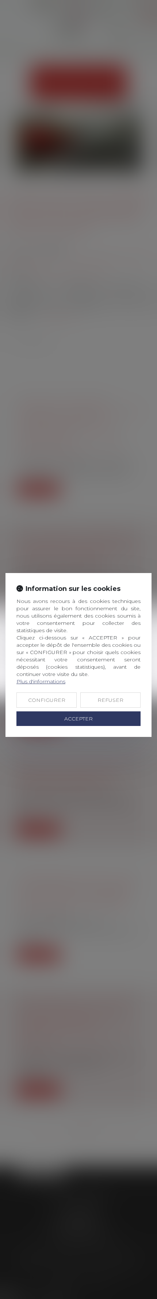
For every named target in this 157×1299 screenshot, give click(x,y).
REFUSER (110, 700)
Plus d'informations (40, 681)
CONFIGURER (46, 700)
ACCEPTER (78, 718)
